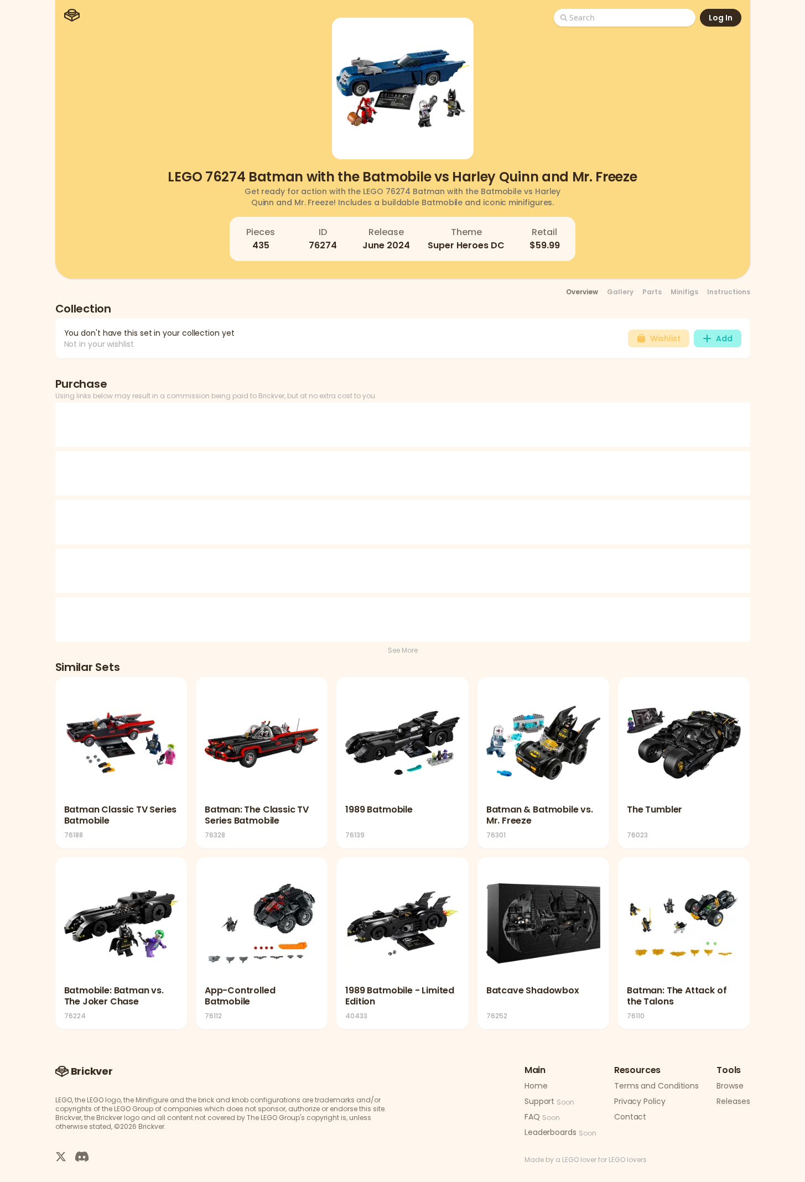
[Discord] (82, 1156)
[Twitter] (60, 1156)
